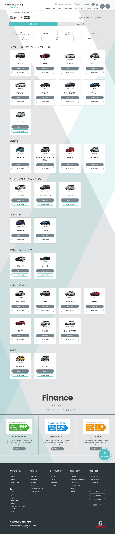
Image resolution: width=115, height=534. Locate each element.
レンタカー (60, 4)
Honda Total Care (35, 491)
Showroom (15, 472)
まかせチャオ (34, 479)
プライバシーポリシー (76, 485)
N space (78, 4)
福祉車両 (13, 503)
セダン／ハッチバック (26, 38)
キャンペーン (54, 479)
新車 (54, 8)
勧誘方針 (73, 491)
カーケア (33, 485)
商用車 (89, 38)
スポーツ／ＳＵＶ (57, 38)
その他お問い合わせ (95, 482)
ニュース (53, 477)
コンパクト (93, 33)
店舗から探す (81, 24)
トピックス (53, 485)
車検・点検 (33, 477)
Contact (93, 472)
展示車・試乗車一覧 (86, 18)
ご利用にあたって (75, 482)
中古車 (59, 8)
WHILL (12, 511)
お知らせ (89, 8)
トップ (11, 12)
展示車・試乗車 (68, 8)
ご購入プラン (100, 18)
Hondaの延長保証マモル (37, 488)
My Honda (33, 494)
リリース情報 (54, 482)
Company (74, 472)
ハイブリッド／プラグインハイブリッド (21, 33)
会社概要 (96, 8)
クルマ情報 (17, 12)
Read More (17, 449)
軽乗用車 (45, 33)
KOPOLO (69, 4)
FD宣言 (72, 488)
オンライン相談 (94, 477)
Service (33, 472)
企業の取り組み (74, 477)
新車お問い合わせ (95, 479)
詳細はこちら (20, 68)
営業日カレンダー (15, 482)
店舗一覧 (13, 477)
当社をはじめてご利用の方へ (77, 479)
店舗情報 (48, 8)
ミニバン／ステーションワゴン (69, 33)
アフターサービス (79, 8)
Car (12, 490)
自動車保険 (33, 482)
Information (56, 472)
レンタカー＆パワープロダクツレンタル (18, 507)
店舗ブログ (13, 479)
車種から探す (33, 24)
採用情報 (87, 4)
